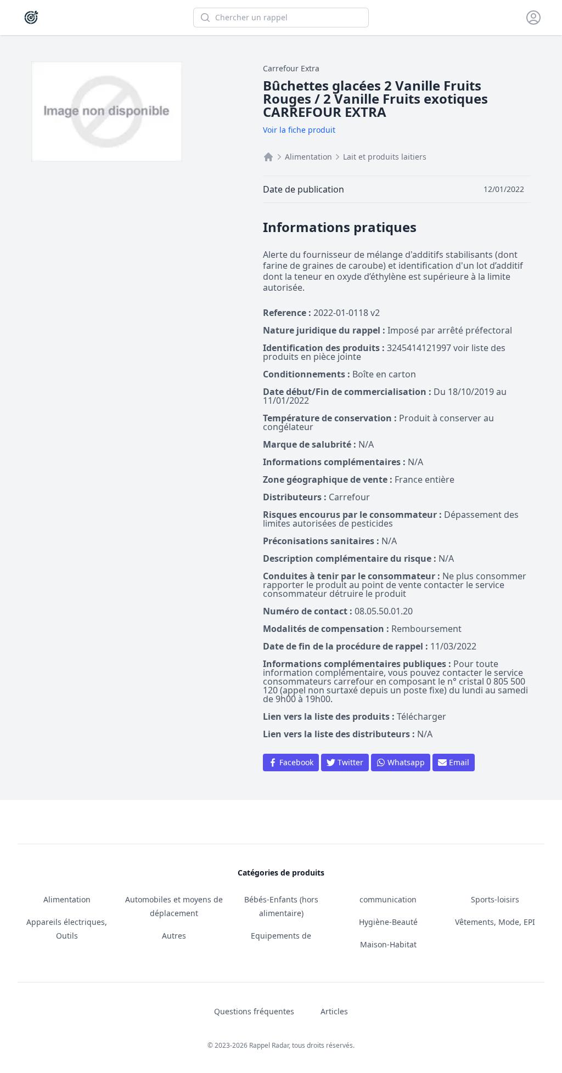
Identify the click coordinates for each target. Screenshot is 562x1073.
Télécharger (421, 716)
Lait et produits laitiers (384, 156)
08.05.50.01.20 (384, 611)
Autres (174, 935)
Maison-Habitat (388, 944)
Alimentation (308, 156)
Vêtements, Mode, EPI (495, 922)
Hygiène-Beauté (388, 922)
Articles (334, 1011)
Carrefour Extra (291, 68)
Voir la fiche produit (299, 130)
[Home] (268, 156)
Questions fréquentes (254, 1011)
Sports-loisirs (495, 899)
